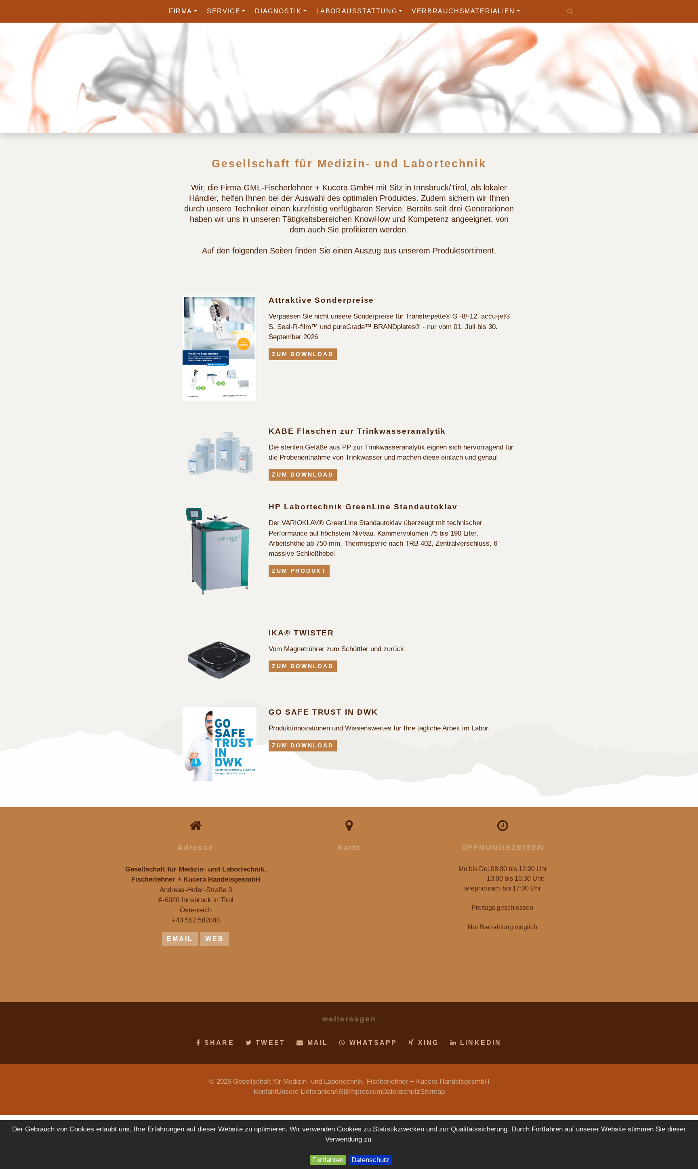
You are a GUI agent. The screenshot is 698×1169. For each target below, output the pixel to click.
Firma (180, 11)
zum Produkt (299, 571)
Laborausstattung (356, 11)
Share (218, 1042)
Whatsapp (372, 1042)
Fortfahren (327, 1160)
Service (223, 11)
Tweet (269, 1042)
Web (215, 938)
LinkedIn (479, 1042)
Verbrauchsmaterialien (463, 11)
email (180, 938)
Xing (427, 1042)
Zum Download (303, 354)
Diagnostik (278, 11)
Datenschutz (370, 1160)
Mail (316, 1042)
